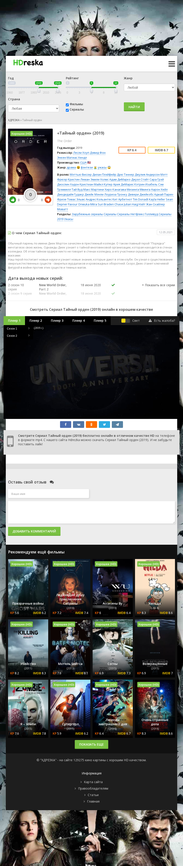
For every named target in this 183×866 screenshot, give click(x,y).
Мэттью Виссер (81, 174)
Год (11, 78)
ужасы (102, 167)
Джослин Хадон (68, 184)
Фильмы (76, 104)
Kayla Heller (157, 199)
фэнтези (87, 167)
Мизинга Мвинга (138, 189)
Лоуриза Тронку (115, 194)
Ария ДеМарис (123, 184)
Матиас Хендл (77, 158)
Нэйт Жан (145, 204)
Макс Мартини (93, 189)
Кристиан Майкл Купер (96, 184)
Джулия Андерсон (147, 174)
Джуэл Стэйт (140, 179)
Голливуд (151, 214)
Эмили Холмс (99, 179)
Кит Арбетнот (122, 199)
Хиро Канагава (115, 189)
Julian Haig (131, 204)
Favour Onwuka (78, 204)
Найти (134, 107)
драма (71, 167)
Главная (93, 801)
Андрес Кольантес (99, 199)
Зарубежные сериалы (87, 214)
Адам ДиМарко (120, 179)
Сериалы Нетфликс (130, 214)
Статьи (93, 795)
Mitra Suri (96, 204)
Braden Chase (113, 204)
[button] (158, 289)
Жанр (128, 78)
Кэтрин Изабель (146, 184)
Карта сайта (93, 782)
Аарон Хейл (159, 189)
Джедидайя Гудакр (70, 194)
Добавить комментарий (34, 531)
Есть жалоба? (164, 320)
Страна (14, 99)
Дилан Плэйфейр (104, 174)
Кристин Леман (79, 179)
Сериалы (77, 109)
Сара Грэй (157, 179)
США (83, 162)
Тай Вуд (77, 189)
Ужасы (68, 219)
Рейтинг (72, 78)
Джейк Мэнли (94, 194)
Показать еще (91, 744)
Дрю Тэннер (125, 174)
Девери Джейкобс (141, 194)
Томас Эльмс (76, 199)
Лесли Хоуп (81, 153)
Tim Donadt (140, 199)
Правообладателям (93, 788)
